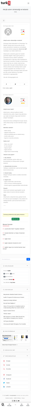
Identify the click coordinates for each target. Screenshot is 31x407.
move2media (13, 395)
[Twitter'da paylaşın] (15, 84)
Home (15, 12)
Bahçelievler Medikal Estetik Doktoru (12, 294)
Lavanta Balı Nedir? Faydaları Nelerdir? (15, 229)
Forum (27, 405)
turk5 (7, 395)
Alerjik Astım (22, 49)
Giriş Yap (16, 219)
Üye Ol (21, 405)
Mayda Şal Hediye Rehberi (10, 300)
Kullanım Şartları (9, 398)
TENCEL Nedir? (7, 313)
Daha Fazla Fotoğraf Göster (9, 344)
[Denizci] (8, 100)
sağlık (10, 88)
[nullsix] (8, 31)
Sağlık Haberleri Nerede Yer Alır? (13, 243)
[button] (2, 404)
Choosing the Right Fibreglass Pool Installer (14, 324)
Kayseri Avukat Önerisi (9, 310)
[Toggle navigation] (3, 20)
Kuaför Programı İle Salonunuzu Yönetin (13, 297)
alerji (7, 88)
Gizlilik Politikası (17, 398)
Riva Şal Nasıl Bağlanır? (9, 303)
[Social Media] (12, 400)
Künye (23, 398)
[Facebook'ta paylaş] (6, 84)
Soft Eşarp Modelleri (8, 321)
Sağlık (9, 270)
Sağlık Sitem (8, 239)
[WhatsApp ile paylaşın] (24, 84)
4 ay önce (12, 282)
